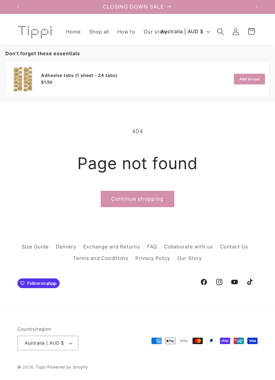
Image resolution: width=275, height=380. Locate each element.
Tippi (41, 367)
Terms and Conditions (100, 258)
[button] (220, 31)
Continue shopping (137, 199)
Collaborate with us (188, 246)
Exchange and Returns (111, 246)
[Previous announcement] (18, 6)
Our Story (190, 258)
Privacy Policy (152, 258)
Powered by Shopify (67, 367)
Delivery (66, 246)
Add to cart (249, 79)
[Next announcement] (257, 6)
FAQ (152, 246)
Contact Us (234, 246)
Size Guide (35, 246)
